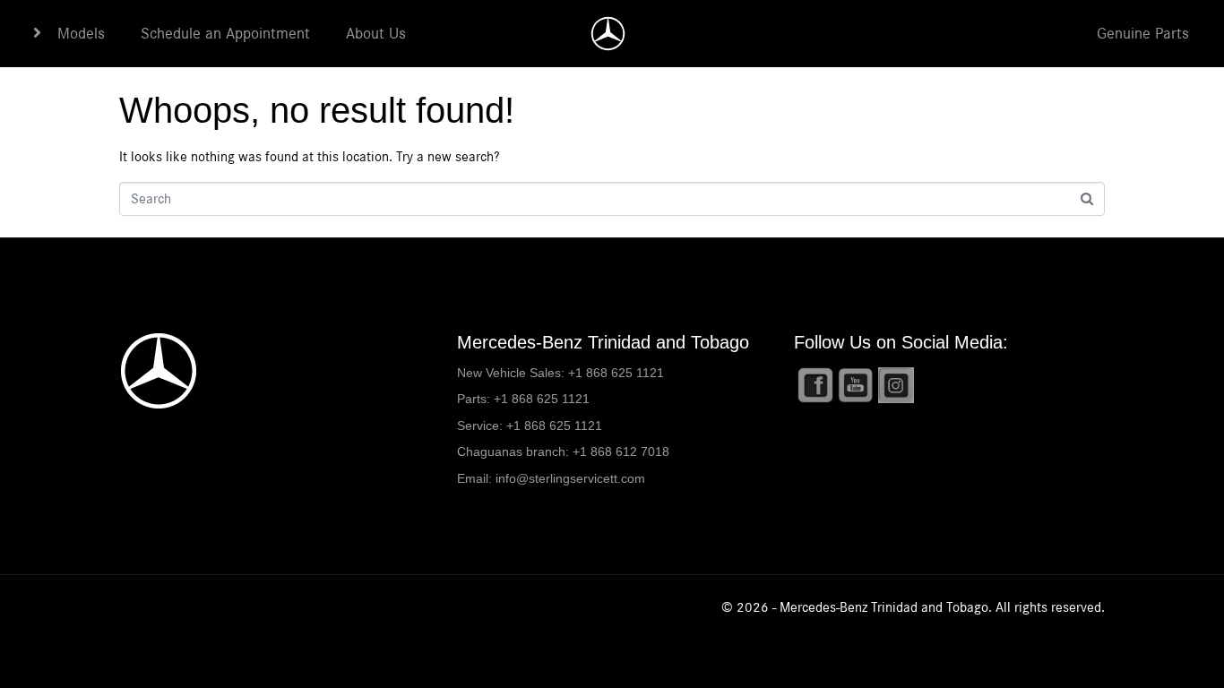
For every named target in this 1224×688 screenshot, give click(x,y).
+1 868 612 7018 (621, 451)
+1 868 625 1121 (616, 373)
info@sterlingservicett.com (570, 478)
